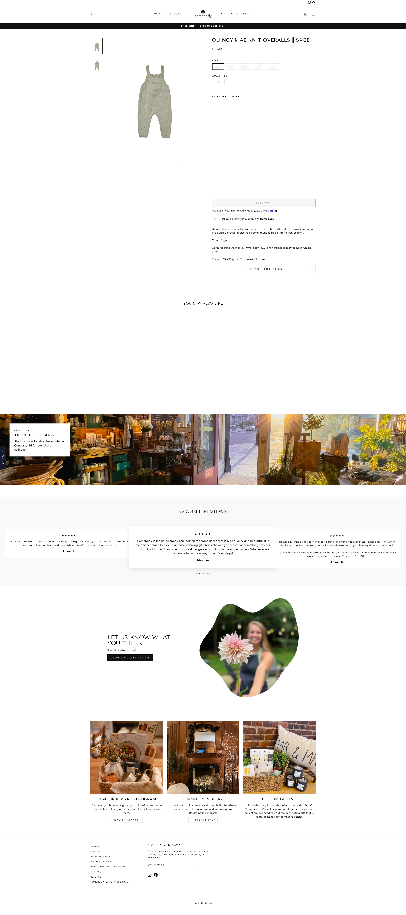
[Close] (244, 432)
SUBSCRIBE (225, 467)
